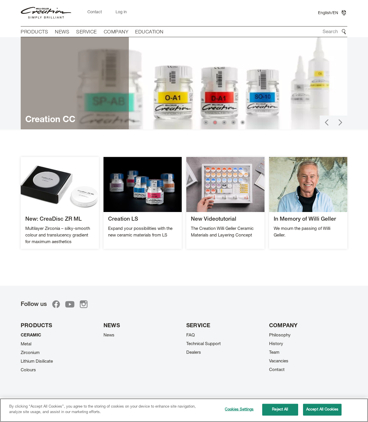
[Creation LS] (142, 203)
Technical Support (203, 344)
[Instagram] (83, 304)
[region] (184, 410)
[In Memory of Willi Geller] (308, 203)
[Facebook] (56, 304)
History (276, 344)
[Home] (46, 13)
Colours (28, 370)
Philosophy (280, 335)
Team (274, 353)
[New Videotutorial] (225, 203)
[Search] (344, 32)
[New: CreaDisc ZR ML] (60, 203)
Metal (26, 344)
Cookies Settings (239, 410)
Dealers (193, 353)
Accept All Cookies (322, 410)
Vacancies (278, 361)
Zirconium (30, 353)
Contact (277, 370)
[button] (327, 122)
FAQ (190, 335)
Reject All (280, 410)
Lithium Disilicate (37, 361)
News (108, 335)
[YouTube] (69, 304)
